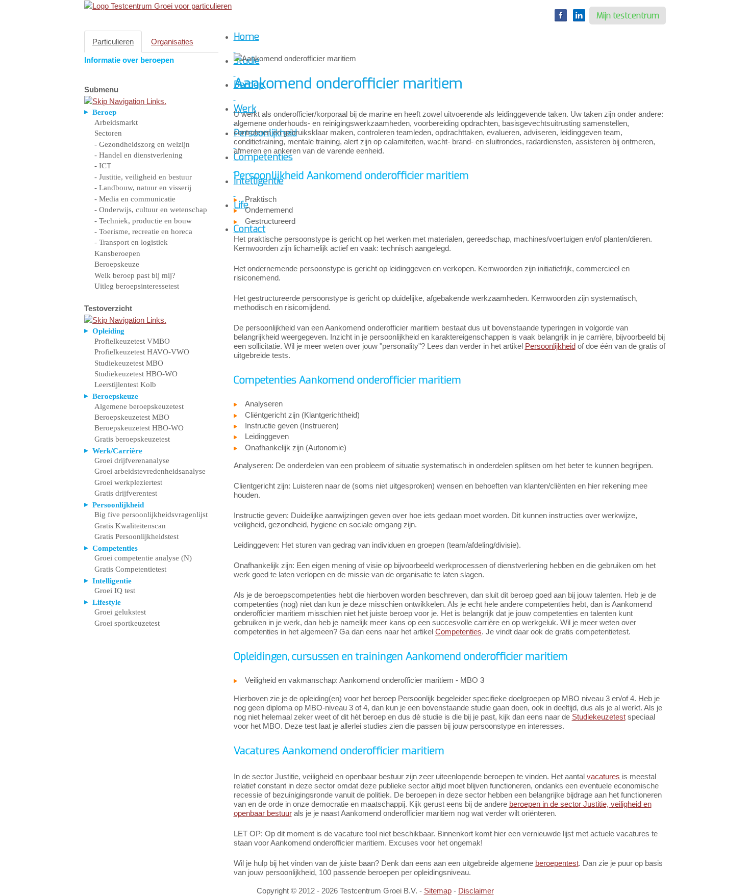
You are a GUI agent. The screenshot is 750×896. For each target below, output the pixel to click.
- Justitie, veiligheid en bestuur (143, 177)
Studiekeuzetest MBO (128, 363)
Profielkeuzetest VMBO (132, 341)
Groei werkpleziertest (128, 482)
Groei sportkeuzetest (127, 623)
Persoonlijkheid (550, 346)
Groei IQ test (114, 590)
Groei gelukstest (120, 612)
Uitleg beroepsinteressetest (136, 286)
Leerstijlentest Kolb (125, 384)
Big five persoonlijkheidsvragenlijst (151, 514)
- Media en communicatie (135, 199)
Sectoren (108, 133)
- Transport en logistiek (131, 242)
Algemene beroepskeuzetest (139, 406)
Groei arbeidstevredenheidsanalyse (150, 471)
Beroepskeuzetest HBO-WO (139, 428)
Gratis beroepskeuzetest (132, 439)
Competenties (458, 631)
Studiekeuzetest (599, 716)
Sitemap (438, 890)
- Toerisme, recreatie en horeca (143, 231)
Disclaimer (476, 890)
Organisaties (172, 41)
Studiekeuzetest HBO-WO (136, 374)
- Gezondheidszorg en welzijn (142, 144)
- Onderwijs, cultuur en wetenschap (150, 210)
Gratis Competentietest (130, 569)
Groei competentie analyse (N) (143, 558)
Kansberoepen (117, 253)
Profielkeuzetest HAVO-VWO (141, 352)
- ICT (102, 166)
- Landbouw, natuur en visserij (142, 188)
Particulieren (113, 41)
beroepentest (557, 863)
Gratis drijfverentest (125, 493)
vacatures (604, 776)
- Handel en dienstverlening (138, 155)
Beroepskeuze (116, 264)
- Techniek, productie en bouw (143, 221)
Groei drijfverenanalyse (131, 460)
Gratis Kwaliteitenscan (130, 526)
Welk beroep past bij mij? (135, 275)
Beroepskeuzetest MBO (131, 417)
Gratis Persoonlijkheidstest (136, 536)
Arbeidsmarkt (116, 122)
